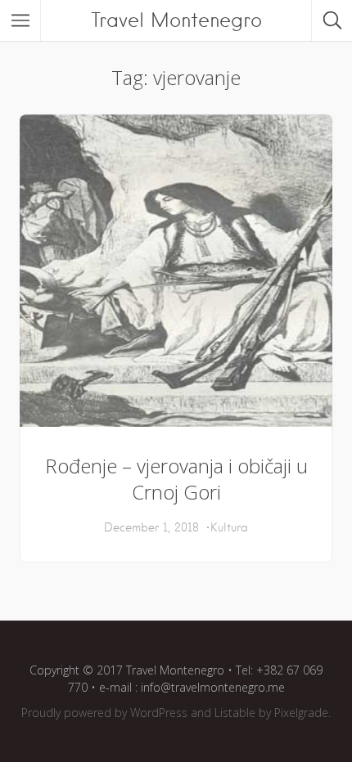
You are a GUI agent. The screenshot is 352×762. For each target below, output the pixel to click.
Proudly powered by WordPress (104, 712)
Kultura (229, 527)
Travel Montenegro (176, 20)
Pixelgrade (301, 712)
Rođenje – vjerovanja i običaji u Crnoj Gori (176, 478)
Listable (234, 712)
